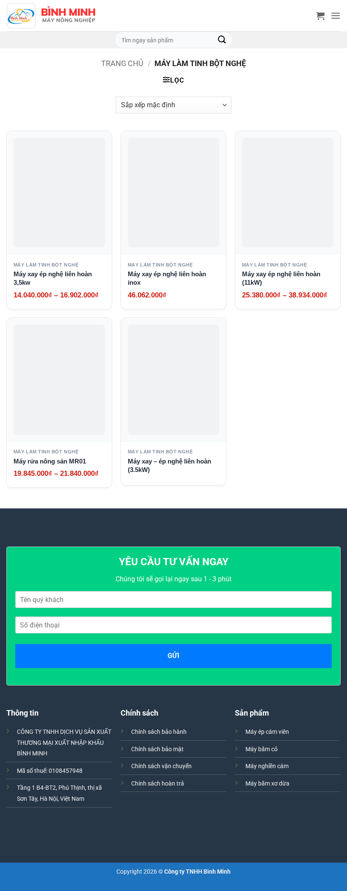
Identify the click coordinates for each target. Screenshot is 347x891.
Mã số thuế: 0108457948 (50, 770)
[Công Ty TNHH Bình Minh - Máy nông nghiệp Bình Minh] (51, 16)
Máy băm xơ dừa (267, 783)
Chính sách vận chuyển (161, 766)
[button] (320, 15)
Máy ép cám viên (267, 732)
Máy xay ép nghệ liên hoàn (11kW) (281, 278)
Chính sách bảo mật (157, 749)
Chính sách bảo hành (159, 732)
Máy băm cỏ (261, 749)
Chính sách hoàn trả (157, 783)
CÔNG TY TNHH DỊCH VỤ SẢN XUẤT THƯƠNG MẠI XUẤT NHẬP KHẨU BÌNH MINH (64, 742)
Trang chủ (122, 63)
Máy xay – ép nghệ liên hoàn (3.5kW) (169, 465)
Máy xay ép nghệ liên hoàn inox (167, 278)
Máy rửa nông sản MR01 (50, 461)
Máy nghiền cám (267, 766)
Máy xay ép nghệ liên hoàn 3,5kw (53, 278)
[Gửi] (222, 39)
